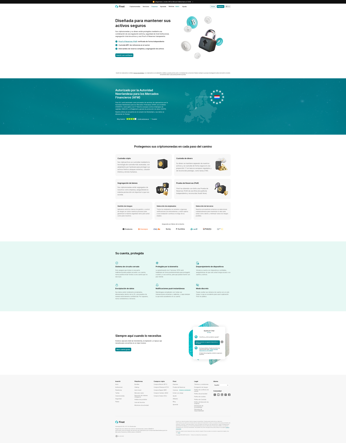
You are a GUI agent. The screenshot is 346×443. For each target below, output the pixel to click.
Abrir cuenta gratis (123, 349)
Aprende (175, 404)
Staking (137, 387)
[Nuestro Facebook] (229, 394)
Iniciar (213, 6)
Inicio (116, 384)
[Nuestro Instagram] (225, 394)
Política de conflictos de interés (201, 390)
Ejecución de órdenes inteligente (141, 396)
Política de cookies (200, 396)
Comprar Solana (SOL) (160, 396)
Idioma (215, 381)
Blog (174, 401)
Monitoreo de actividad (142, 405)
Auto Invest (138, 390)
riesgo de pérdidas (139, 73)
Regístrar (220, 6)
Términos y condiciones (201, 384)
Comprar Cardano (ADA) (161, 393)
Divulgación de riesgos (201, 387)
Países (117, 401)
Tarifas (117, 393)
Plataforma (118, 390)
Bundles (137, 384)
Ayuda (175, 396)
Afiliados (175, 399)
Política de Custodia (200, 399)
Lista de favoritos (140, 402)
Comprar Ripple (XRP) (160, 390)
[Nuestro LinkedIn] (222, 394)
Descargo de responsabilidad (199, 410)
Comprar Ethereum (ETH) (161, 387)
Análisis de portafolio (141, 399)
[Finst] (120, 6)
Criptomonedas (120, 396)
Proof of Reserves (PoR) (128, 41)
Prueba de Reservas (179, 387)
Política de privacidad (200, 393)
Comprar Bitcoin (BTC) (160, 384)
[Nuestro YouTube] (218, 394)
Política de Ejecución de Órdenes (201, 402)
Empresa (175, 384)
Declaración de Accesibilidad (198, 406)
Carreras (182, 390)
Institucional (118, 387)
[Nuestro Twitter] (214, 394)
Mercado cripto (139, 393)
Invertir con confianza (124, 55)
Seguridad (118, 399)
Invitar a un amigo (178, 393)
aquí (179, 432)
